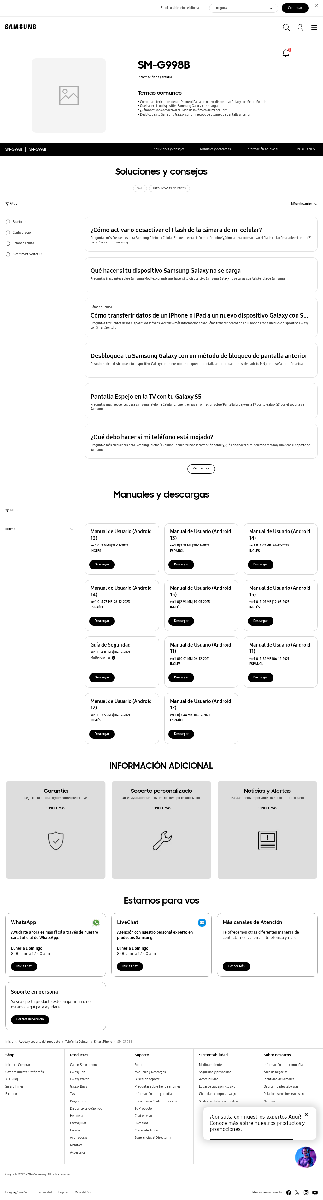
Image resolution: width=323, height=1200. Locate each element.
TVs (72, 1094)
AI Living (11, 1079)
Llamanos (141, 1123)
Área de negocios (276, 1072)
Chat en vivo (143, 1116)
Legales (63, 1192)
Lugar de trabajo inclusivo (217, 1087)
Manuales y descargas (215, 149)
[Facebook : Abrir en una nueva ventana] (288, 1192)
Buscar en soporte (147, 1079)
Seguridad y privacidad (215, 1072)
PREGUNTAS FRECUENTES (169, 188)
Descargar (102, 564)
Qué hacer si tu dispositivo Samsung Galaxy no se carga (179, 106)
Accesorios (77, 1153)
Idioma (10, 529)
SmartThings (14, 1087)
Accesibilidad (209, 1079)
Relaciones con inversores (282, 1094)
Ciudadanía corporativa (215, 1094)
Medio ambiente (210, 1065)
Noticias (270, 1101)
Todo (140, 188)
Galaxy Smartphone (83, 1065)
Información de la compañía (283, 1065)
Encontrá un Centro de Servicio (156, 1101)
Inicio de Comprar (17, 1065)
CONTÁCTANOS (304, 149)
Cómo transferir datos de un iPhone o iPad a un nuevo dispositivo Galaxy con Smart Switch (203, 102)
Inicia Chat (24, 966)
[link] (286, 53)
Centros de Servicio (30, 1019)
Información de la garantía (153, 1094)
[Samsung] (19, 26)
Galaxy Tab (77, 1072)
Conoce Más (236, 966)
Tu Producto (143, 1109)
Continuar (295, 8)
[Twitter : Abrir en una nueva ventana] (297, 1192)
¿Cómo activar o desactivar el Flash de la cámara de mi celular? (183, 110)
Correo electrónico (147, 1130)
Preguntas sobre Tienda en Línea (157, 1087)
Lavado (75, 1130)
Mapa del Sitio (83, 1192)
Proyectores (78, 1101)
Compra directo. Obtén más (24, 1072)
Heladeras (77, 1116)
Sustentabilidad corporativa (219, 1101)
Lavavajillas (78, 1123)
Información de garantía (155, 77)
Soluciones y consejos (169, 149)
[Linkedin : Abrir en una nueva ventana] (306, 1192)
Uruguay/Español (16, 1192)
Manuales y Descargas (150, 1072)
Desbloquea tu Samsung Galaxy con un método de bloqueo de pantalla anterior (195, 114)
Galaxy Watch (79, 1079)
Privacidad (45, 1192)
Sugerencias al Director (151, 1138)
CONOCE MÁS (55, 808)
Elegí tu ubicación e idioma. (180, 8)
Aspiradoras (78, 1138)
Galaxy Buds (78, 1087)
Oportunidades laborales (281, 1087)
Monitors (76, 1145)
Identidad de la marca (279, 1079)
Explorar (11, 1094)
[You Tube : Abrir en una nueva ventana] (315, 1192)
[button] (201, 234)
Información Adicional (262, 149)
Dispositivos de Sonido (86, 1109)
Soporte (140, 1065)
